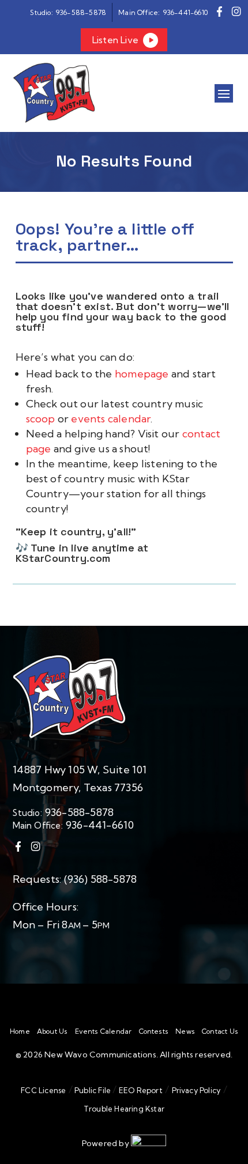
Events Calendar (103, 1031)
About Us (52, 1031)
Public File (93, 1090)
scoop (42, 418)
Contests (154, 1031)
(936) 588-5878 (100, 879)
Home (20, 1031)
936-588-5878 (79, 812)
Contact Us (220, 1031)
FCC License (43, 1090)
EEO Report (140, 1090)
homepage (143, 373)
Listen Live (115, 40)
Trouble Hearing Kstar (124, 1108)
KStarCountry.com (63, 558)
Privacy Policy (196, 1090)
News (185, 1031)
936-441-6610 (100, 825)
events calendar (111, 418)
